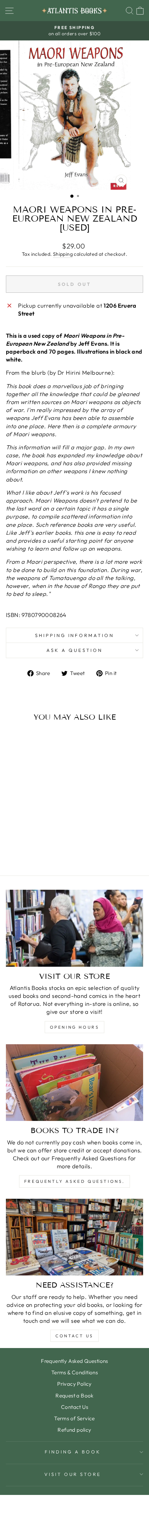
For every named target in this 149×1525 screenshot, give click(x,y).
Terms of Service (74, 1418)
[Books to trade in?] (74, 1082)
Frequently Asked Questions (74, 1361)
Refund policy (74, 1429)
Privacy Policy (74, 1384)
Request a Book (74, 1395)
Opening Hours (74, 1027)
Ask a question (74, 650)
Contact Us (74, 1335)
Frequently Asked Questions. (74, 1181)
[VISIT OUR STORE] (74, 928)
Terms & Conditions (74, 1372)
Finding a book (73, 1451)
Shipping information (74, 635)
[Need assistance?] (74, 1237)
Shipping (63, 254)
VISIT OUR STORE (73, 1474)
